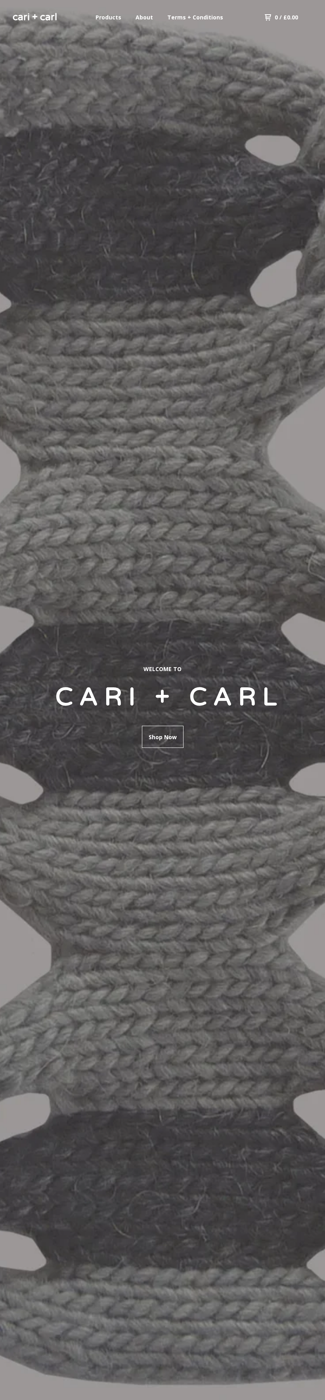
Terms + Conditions (195, 17)
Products (108, 17)
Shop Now (163, 737)
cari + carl (35, 17)
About (144, 17)
